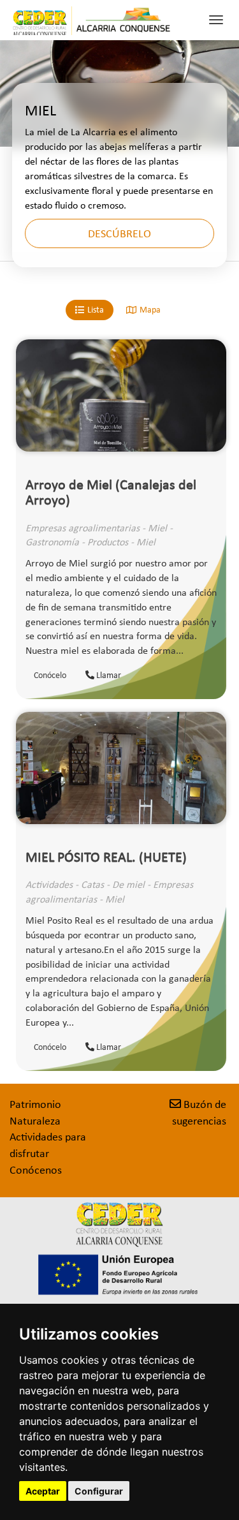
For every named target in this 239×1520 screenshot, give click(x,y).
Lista (95, 309)
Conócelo (50, 675)
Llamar (107, 675)
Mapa (150, 309)
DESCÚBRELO (119, 233)
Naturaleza (35, 1121)
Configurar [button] (99, 1491)
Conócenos (36, 1170)
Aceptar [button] (42, 1491)
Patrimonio (35, 1104)
